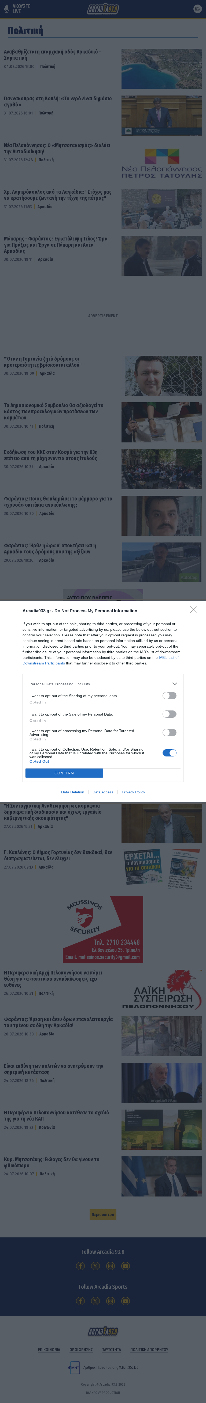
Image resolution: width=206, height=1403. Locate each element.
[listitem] (103, 684)
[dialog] (103, 701)
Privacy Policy (133, 792)
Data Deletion (72, 792)
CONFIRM (64, 773)
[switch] (169, 695)
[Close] (195, 611)
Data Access (103, 792)
